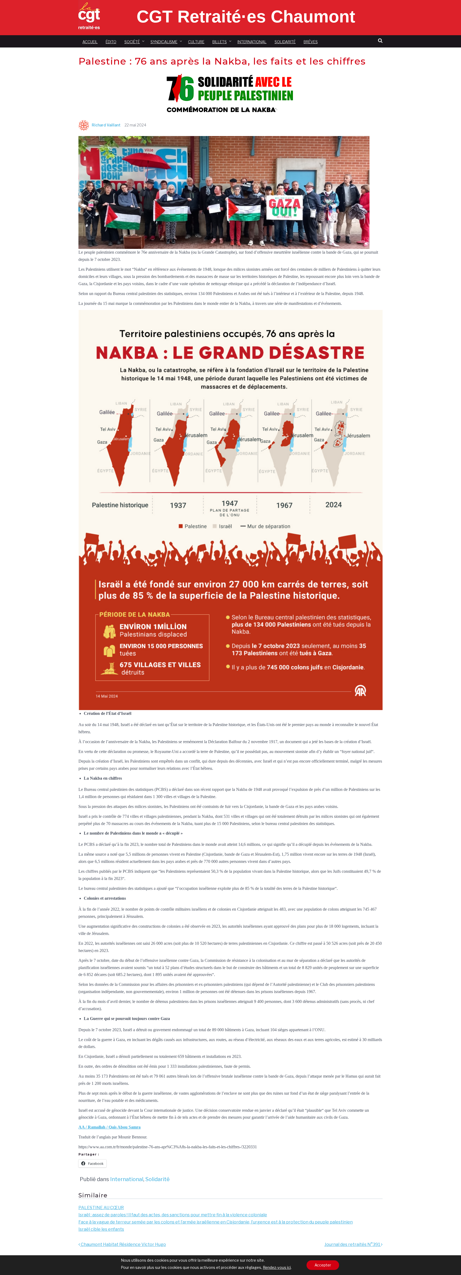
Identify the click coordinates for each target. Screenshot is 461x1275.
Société (132, 41)
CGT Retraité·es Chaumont (246, 16)
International (252, 41)
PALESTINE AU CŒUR (101, 1207)
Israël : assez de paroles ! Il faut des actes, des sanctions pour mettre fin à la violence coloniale (172, 1214)
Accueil (90, 41)
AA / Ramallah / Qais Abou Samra (109, 1127)
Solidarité (285, 41)
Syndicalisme (163, 41)
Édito (111, 41)
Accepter (323, 1265)
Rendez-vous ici (277, 1267)
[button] (380, 40)
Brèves (311, 41)
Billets (219, 41)
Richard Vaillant (106, 125)
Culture (196, 41)
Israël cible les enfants (101, 1229)
